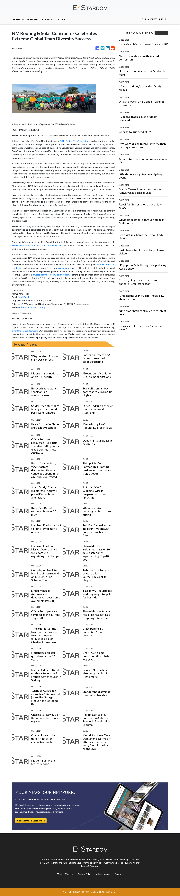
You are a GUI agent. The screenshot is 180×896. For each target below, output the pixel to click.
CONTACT (59, 19)
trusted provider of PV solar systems (52, 274)
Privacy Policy (85, 874)
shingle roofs (64, 268)
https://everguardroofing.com (35, 307)
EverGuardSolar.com (52, 245)
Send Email (23, 297)
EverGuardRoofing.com (23, 245)
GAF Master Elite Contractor (74, 141)
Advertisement (103, 874)
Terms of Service (65, 874)
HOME (16, 19)
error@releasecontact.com (25, 330)
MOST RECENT (30, 19)
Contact (119, 874)
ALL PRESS (46, 19)
